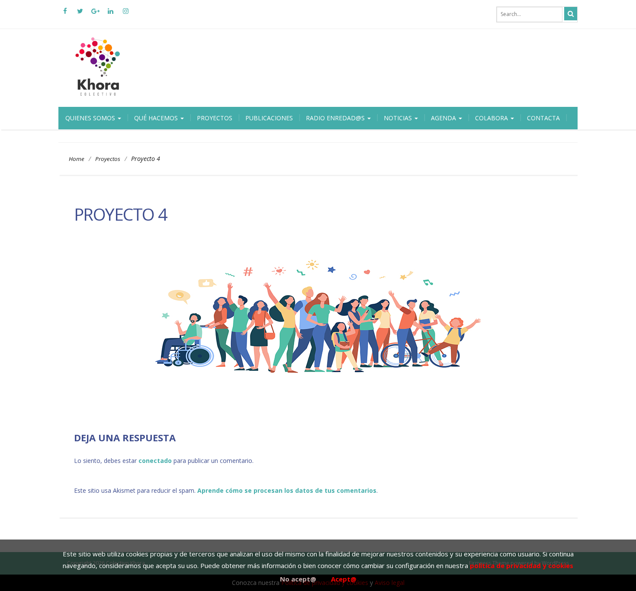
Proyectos (107, 159)
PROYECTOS (214, 118)
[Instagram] (125, 14)
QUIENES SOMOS (91, 118)
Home (76, 159)
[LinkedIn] (110, 14)
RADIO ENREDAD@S (336, 118)
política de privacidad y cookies (521, 565)
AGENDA (444, 118)
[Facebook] (64, 14)
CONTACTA (543, 118)
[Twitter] (80, 14)
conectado (155, 460)
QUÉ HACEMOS (157, 118)
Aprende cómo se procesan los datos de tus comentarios (286, 490)
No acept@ (298, 579)
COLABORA (492, 118)
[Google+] (95, 14)
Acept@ (344, 579)
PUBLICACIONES (269, 118)
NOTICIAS (399, 118)
